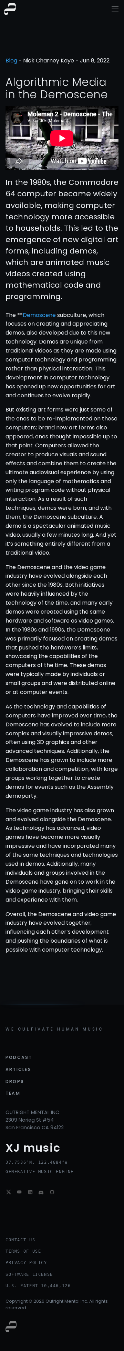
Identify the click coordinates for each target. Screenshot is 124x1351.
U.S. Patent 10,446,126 (38, 1285)
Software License (29, 1274)
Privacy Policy (26, 1262)
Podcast (19, 1057)
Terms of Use (23, 1251)
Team (13, 1093)
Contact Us (20, 1240)
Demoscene (39, 315)
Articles (18, 1069)
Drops (15, 1081)
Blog (11, 60)
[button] (115, 9)
